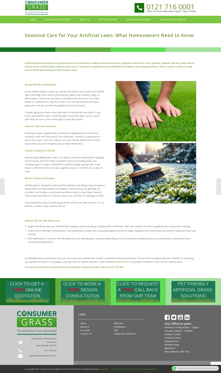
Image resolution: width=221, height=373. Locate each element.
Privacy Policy (134, 369)
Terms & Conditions (119, 369)
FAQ (116, 330)
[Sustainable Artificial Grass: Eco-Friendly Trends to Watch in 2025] (218, 186)
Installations (120, 326)
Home (83, 323)
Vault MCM (104, 369)
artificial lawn (122, 261)
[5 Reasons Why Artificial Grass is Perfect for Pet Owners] (2, 186)
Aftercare (118, 323)
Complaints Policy (149, 369)
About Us (84, 326)
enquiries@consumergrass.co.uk (43, 355)
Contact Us (85, 333)
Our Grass (85, 330)
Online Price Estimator (125, 333)
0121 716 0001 (170, 7)
